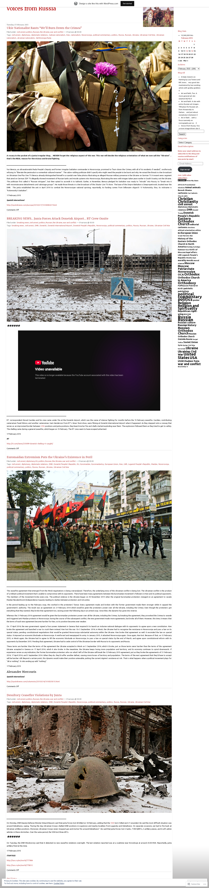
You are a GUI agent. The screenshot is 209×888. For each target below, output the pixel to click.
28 (192, 57)
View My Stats (192, 180)
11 (184, 51)
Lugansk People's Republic (139, 464)
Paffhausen (183, 286)
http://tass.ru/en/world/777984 (20, 860)
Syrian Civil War (189, 345)
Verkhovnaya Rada (43, 38)
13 (190, 51)
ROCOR (187, 314)
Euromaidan (85, 464)
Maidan (154, 464)
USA (193, 357)
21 (192, 54)
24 (182, 57)
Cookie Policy (59, 883)
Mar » (185, 61)
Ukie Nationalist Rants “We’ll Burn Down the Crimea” (44, 28)
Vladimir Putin (191, 361)
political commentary (101, 35)
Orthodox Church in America (189, 279)
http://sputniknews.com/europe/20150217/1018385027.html (32, 205)
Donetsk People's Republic (84, 225)
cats (186, 196)
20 (190, 54)
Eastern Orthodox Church (186, 221)
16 (179, 54)
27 (190, 57)
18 (184, 54)
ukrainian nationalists (26, 38)
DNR (37, 225)
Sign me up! (185, 169)
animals (196, 187)
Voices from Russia (31, 8)
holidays (196, 247)
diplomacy (26, 35)
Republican (184, 311)
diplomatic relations (39, 35)
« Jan (180, 61)
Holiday (190, 247)
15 (195, 51)
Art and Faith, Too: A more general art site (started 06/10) (188, 96)
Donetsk (43, 225)
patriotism (183, 291)
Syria (180, 345)
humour (181, 249)
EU (37, 461)
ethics (198, 230)
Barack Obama (185, 190)
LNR (125, 464)
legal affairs (191, 252)
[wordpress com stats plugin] (182, 180)
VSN (43, 426)
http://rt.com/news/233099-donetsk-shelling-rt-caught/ (30, 444)
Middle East (191, 258)
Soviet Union (190, 342)
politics (29, 32)
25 (184, 57)
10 (182, 51)
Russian (36, 32)
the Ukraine (44, 32)
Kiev (68, 35)
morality (182, 260)
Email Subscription (185, 146)
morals (190, 260)
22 (195, 54)
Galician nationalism (57, 35)
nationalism (75, 35)
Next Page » (12, 878)
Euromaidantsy (97, 464)
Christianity (188, 201)
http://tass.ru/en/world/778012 (20, 865)
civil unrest (21, 32)
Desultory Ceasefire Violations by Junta (34, 695)
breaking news (23, 222)
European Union (111, 464)
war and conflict (56, 32)
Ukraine (135, 35)
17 (182, 54)
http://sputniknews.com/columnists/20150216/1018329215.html (33, 681)
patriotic (188, 288)
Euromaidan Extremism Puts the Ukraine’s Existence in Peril (49, 457)
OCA (181, 274)
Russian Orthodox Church (185, 330)
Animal (188, 187)
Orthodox (192, 274)
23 (179, 57)
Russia (121, 35)
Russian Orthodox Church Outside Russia (187, 336)
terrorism (181, 349)
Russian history (187, 325)
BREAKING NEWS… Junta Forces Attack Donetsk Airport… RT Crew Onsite (57, 218)
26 (187, 57)
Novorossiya (87, 35)
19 (187, 54)
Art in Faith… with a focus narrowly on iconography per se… (187, 120)
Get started (127, 3)
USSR (181, 361)
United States (187, 356)
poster (196, 300)
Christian (185, 199)
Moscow (189, 263)
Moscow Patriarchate (186, 267)
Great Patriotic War (185, 236)
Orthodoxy (187, 283)
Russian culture (186, 322)
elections (191, 227)
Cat (189, 193)
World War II (183, 367)
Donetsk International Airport (60, 225)
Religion (184, 303)
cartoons (182, 193)
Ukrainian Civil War (147, 35)
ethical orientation (186, 230)
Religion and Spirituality (188, 307)
